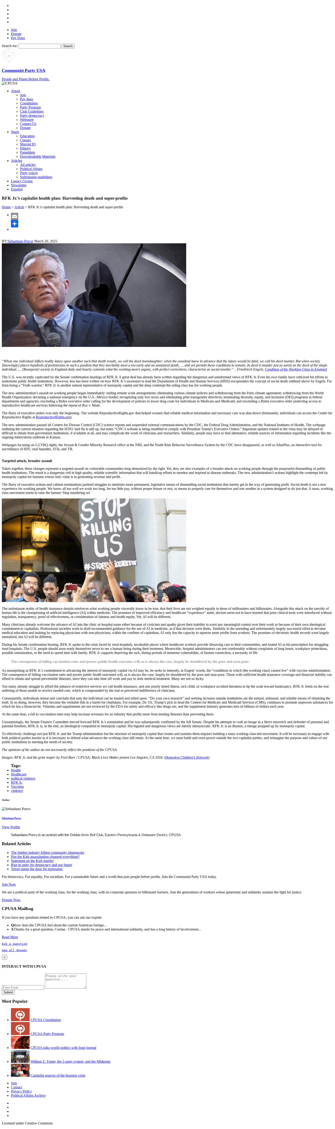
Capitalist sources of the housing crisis (58, 1075)
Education (27, 136)
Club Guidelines (32, 111)
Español (17, 189)
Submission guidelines (36, 177)
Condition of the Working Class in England (296, 369)
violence (17, 791)
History (25, 148)
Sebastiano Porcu (20, 241)
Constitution (29, 103)
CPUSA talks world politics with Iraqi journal (63, 1048)
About (15, 91)
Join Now (9, 884)
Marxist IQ (28, 144)
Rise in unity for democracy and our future (41, 865)
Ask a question (14, 944)
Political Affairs (31, 169)
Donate (16, 34)
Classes (25, 140)
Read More (10, 937)
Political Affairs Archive (28, 1095)
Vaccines (17, 786)
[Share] (172, 223)
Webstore (27, 120)
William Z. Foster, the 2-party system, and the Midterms (70, 1061)
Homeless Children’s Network (186, 757)
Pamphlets (27, 152)
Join (14, 30)
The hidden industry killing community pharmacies (47, 852)
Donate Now (11, 900)
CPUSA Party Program (47, 1034)
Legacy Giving (22, 181)
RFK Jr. (16, 782)
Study (15, 132)
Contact (16, 1087)
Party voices (29, 173)
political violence (23, 778)
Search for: (10, 46)
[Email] (172, 216)
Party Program (30, 107)
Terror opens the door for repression (36, 869)
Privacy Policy (21, 1091)
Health (16, 770)
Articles (16, 161)
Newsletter (18, 185)
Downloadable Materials (37, 156)
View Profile (11, 827)
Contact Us (28, 124)
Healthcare (18, 774)
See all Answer (14, 950)
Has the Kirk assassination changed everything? (45, 857)
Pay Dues (18, 38)
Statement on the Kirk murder (32, 861)
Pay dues (26, 99)
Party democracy (32, 115)
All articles (28, 165)
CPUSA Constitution (46, 1020)
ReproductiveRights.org (53, 417)
